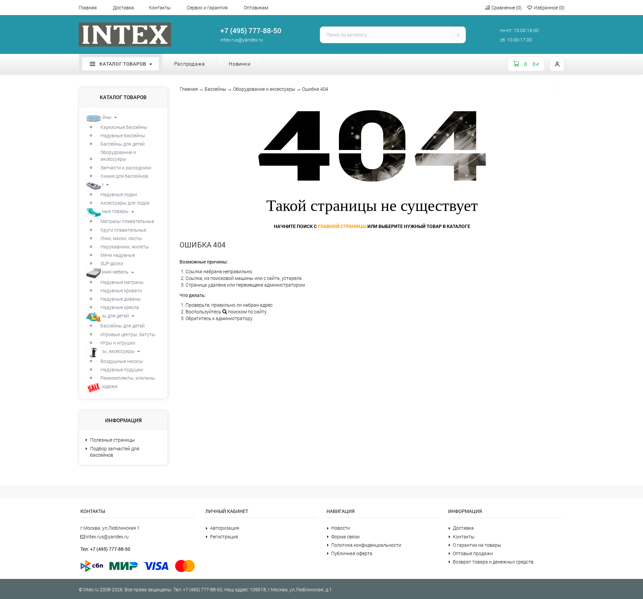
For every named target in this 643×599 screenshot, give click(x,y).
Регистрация (224, 536)
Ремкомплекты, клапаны (127, 378)
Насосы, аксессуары (113, 351)
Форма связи (345, 536)
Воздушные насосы (121, 361)
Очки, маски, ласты (121, 238)
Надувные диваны (120, 299)
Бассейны (215, 89)
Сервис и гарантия (207, 7)
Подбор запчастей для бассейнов (114, 451)
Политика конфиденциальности (366, 545)
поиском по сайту (246, 311)
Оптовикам (256, 7)
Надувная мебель (110, 272)
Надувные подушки (121, 369)
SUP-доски (111, 263)
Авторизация (224, 528)
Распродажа (189, 63)
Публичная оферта (351, 553)
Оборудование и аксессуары (264, 89)
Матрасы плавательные (127, 221)
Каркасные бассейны (123, 127)
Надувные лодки (118, 194)
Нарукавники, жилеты (124, 246)
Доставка (123, 7)
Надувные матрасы (122, 282)
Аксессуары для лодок (125, 203)
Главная (88, 7)
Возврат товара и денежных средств (493, 561)
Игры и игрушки (117, 343)
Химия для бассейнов (124, 176)
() (506, 7)
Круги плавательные (123, 230)
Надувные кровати (121, 290)
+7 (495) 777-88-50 (250, 30)
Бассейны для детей (122, 144)
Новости (340, 528)
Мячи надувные (117, 255)
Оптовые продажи (473, 553)
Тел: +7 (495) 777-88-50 (105, 549)
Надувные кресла (119, 307)
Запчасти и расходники (125, 167)
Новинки (239, 63)
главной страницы (342, 226)
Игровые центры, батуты (127, 334)
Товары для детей (110, 315)
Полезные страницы (112, 440)
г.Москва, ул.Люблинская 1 (110, 528)
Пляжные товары (110, 211)
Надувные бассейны (122, 135)
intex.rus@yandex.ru (241, 39)
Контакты (160, 7)
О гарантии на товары (477, 545)
